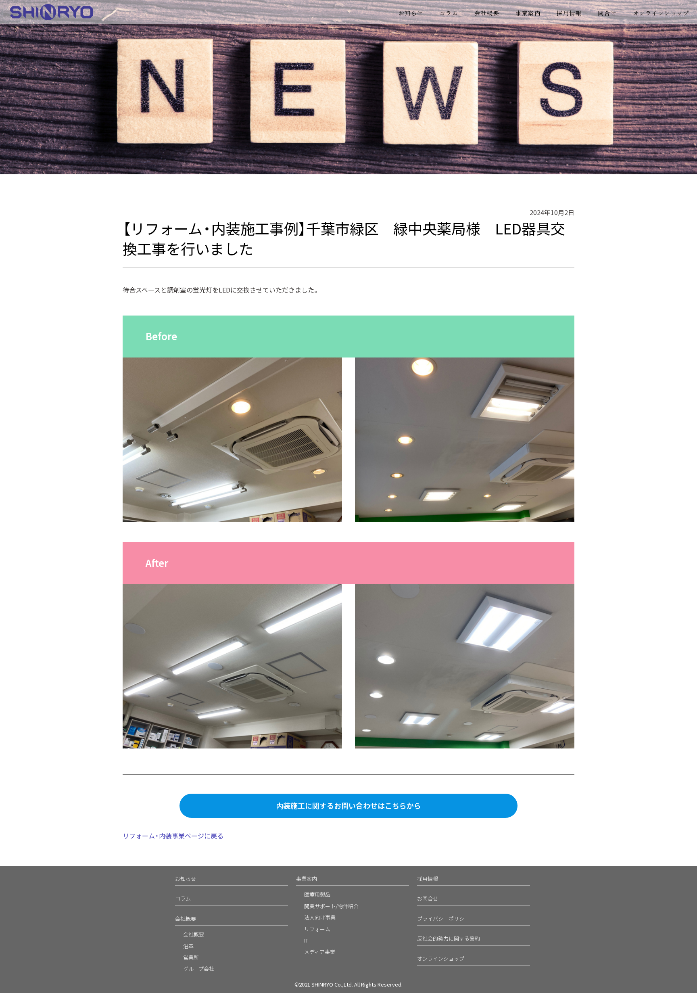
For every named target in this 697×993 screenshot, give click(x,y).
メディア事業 (319, 951)
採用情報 (569, 13)
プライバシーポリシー (443, 918)
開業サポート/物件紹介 (331, 906)
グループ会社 (198, 968)
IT (306, 940)
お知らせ (411, 13)
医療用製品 (317, 894)
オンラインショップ (661, 13)
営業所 (191, 957)
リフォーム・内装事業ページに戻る (173, 835)
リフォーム (317, 929)
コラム (449, 13)
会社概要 (486, 13)
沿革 (188, 946)
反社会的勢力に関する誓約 (448, 938)
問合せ (607, 13)
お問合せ (427, 898)
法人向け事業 (320, 917)
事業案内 (306, 878)
